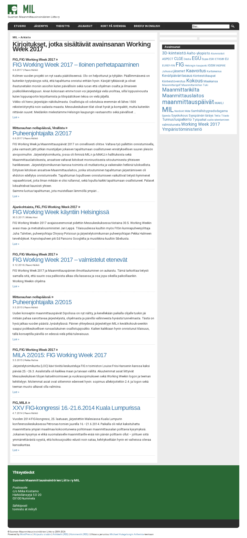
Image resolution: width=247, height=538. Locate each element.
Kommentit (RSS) (79, 534)
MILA (23, 403)
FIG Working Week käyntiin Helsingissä (61, 212)
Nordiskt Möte (182, 111)
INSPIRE (221, 65)
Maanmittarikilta (180, 90)
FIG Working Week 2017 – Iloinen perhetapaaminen (76, 64)
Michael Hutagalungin (121, 534)
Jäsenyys (41, 26)
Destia (187, 59)
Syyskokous (179, 115)
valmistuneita (171, 124)
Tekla (217, 115)
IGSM (211, 65)
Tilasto (225, 115)
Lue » (16, 117)
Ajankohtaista (23, 207)
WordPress (26, 534)
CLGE (178, 58)
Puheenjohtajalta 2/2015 (42, 302)
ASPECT (167, 59)
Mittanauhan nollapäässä (31, 128)
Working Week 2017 (200, 124)
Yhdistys (63, 26)
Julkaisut (85, 26)
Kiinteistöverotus (173, 81)
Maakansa (211, 81)
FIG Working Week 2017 (37, 59)
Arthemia (139, 534)
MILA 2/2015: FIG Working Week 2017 (60, 355)
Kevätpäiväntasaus (177, 75)
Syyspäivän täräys (201, 115)
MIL (15, 37)
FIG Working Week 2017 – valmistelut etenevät (70, 259)
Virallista (58, 128)
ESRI (211, 59)
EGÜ (196, 58)
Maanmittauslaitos (183, 95)
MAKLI (219, 103)
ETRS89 (219, 59)
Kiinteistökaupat (204, 76)
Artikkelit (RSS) (61, 534)
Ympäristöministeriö (182, 129)
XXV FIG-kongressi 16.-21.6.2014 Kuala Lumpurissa (76, 408)
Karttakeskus (214, 71)
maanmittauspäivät (188, 101)
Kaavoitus (196, 70)
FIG (15, 59)
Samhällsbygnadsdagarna (209, 111)
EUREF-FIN (168, 65)
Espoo (205, 59)
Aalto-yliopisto (198, 53)
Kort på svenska (113, 26)
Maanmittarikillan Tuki (194, 85)
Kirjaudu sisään (42, 534)
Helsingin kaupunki (196, 65)
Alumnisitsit (217, 53)
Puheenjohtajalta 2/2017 (42, 133)
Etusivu (20, 26)
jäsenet (179, 71)
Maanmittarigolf (171, 85)
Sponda (166, 115)
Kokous (194, 81)
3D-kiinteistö (174, 53)
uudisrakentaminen (218, 119)
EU (227, 59)
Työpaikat (199, 119)
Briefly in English (147, 26)
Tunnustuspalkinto (177, 119)
